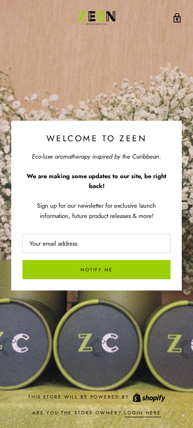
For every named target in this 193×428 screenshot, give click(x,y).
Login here (142, 412)
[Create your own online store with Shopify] (148, 396)
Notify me (97, 269)
